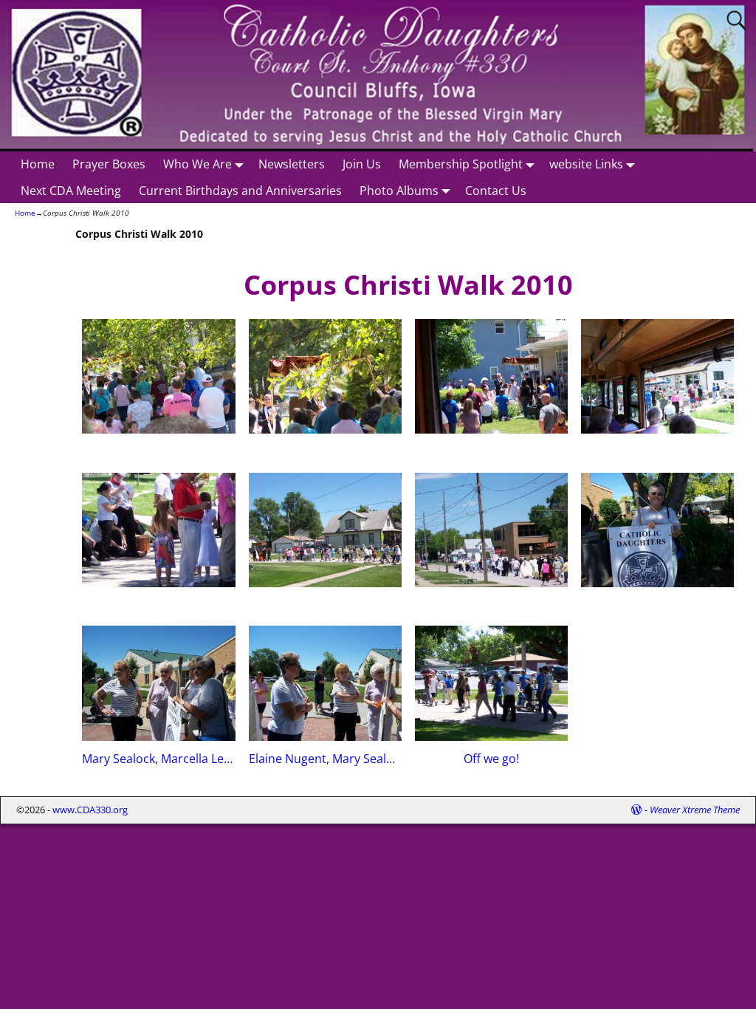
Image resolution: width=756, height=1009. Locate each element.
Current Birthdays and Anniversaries (240, 190)
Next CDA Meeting (71, 190)
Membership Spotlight (461, 164)
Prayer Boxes (108, 164)
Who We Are (197, 164)
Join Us (362, 164)
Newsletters (291, 164)
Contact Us (495, 190)
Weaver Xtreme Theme (695, 809)
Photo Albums (399, 190)
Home (38, 164)
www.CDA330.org (90, 809)
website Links (586, 164)
